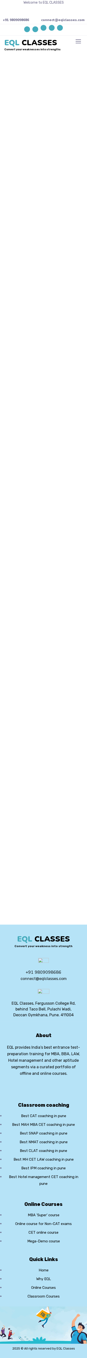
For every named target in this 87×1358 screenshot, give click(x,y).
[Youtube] (52, 28)
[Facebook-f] (35, 1087)
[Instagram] (60, 28)
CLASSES (30, 42)
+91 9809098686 (16, 20)
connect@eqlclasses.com (63, 20)
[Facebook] (43, 28)
